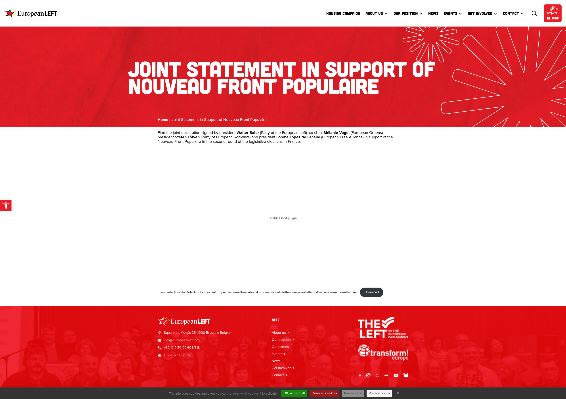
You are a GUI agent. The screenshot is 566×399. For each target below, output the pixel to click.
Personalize (353, 393)
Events (450, 13)
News (433, 13)
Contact (511, 13)
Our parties (280, 346)
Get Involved (480, 13)
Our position (281, 339)
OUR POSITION (406, 13)
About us (374, 13)
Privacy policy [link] (379, 393)
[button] (5, 205)
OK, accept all (294, 393)
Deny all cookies (324, 393)
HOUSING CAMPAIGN (343, 13)
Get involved (281, 367)
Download (372, 292)
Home (163, 119)
